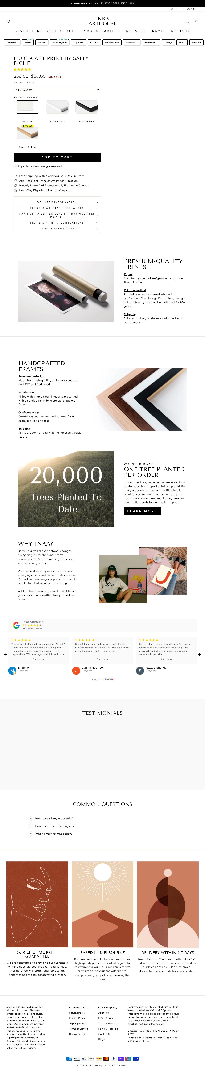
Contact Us (104, 1033)
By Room (90, 31)
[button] (23, 69)
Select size (24, 82)
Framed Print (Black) (87, 107)
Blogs (101, 1039)
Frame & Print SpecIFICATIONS (57, 222)
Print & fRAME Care (57, 228)
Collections (61, 31)
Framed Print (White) (57, 107)
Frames (158, 31)
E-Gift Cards (105, 1017)
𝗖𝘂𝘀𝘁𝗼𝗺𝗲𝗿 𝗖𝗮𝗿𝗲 (79, 1007)
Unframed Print (27, 107)
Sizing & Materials (108, 1028)
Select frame (26, 97)
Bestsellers (28, 31)
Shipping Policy (77, 1023)
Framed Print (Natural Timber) (27, 132)
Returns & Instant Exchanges (57, 208)
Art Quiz (180, 31)
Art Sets (135, 31)
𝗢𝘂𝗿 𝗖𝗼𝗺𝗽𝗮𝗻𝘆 (107, 1007)
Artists (112, 31)
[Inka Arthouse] (16, 625)
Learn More (142, 511)
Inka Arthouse (102, 21)
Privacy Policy (77, 1017)
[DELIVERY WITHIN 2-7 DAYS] (168, 904)
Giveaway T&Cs (78, 1033)
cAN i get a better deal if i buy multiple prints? (57, 215)
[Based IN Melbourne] (102, 904)
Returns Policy (77, 1012)
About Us (103, 1012)
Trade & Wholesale (108, 1023)
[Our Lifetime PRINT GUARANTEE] (37, 904)
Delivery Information (57, 202)
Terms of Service (78, 1028)
